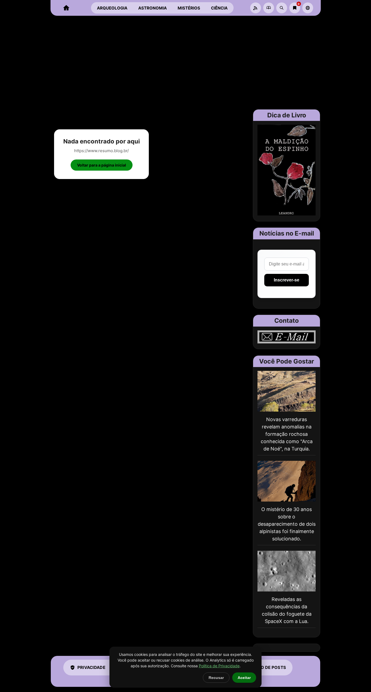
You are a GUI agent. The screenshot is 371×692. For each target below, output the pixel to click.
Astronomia (152, 8)
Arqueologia (112, 8)
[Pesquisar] (281, 7)
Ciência (219, 8)
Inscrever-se (286, 280)
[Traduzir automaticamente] (307, 7)
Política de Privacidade (219, 665)
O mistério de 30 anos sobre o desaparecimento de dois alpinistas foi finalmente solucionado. (287, 523)
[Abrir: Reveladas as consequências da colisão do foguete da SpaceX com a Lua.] (286, 571)
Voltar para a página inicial (101, 165)
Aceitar (244, 677)
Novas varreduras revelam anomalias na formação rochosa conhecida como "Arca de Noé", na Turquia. (287, 434)
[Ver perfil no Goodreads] (268, 7)
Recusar (216, 677)
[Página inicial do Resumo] (66, 8)
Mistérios (189, 8)
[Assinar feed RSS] (255, 7)
